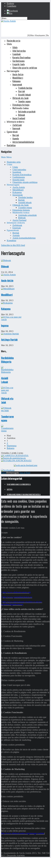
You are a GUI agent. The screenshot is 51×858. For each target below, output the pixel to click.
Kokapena (5, 309)
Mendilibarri (7, 295)
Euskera (10, 3)
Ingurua (4, 325)
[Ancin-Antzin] (8, 21)
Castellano (11, 6)
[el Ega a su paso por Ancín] (13, 319)
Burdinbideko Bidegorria (7, 359)
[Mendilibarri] (7, 289)
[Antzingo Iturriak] (10, 334)
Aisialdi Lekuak (4, 380)
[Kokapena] (7, 303)
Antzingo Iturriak (9, 339)
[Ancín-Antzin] (8, 274)
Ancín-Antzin (7, 280)
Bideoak (5, 266)
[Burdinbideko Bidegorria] (7, 372)
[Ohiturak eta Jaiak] (7, 410)
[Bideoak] (6, 260)
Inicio (3, 472)
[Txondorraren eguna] (7, 431)
